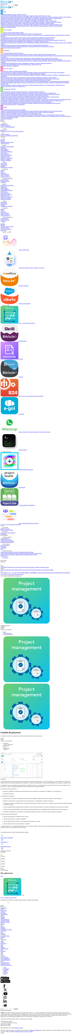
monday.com (3, 943)
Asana (2, 941)
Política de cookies (19, 1027)
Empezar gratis (4, 3)
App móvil (3, 956)
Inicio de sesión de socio (6, 965)
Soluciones (3, 928)
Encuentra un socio (5, 962)
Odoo (2, 952)
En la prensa (3, 913)
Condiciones (6, 968)
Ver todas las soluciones (6, 229)
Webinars (3, 918)
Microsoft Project (4, 948)
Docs (2, 938)
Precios (2, 120)
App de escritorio (4, 957)
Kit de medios (4, 910)
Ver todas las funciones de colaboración (9, 65)
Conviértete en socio (5, 963)
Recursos (3, 933)
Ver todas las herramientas (6, 118)
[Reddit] (5, 1006)
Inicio (4, 632)
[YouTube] (5, 995)
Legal (4, 967)
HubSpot (3, 947)
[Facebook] (4, 987)
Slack (2, 950)
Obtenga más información (35, 1030)
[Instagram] (5, 998)
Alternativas (3, 930)
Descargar (3, 937)
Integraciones (4, 230)
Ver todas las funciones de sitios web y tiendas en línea (13, 86)
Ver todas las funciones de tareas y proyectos (11, 47)
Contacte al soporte (5, 920)
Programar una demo (5, 922)
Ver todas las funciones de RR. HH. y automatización (13, 104)
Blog (2, 925)
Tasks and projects (7, 633)
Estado (2, 923)
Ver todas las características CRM (8, 27)
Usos (2, 932)
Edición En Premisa (5, 936)
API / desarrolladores (5, 958)
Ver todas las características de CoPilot (9, 117)
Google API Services (5, 960)
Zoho (2, 944)
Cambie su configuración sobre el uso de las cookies (21, 1031)
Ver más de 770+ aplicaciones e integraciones (11, 524)
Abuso (4, 973)
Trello (2, 946)
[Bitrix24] (7, 2)
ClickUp (2, 942)
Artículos (3, 927)
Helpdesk (3, 917)
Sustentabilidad (4, 914)
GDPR (5, 971)
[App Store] (5, 979)
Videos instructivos (5, 919)
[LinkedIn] (5, 1002)
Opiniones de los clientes (6, 929)
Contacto (3, 911)
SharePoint (3, 951)
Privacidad (5, 970)
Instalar (2, 627)
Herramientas (4, 908)
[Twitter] (5, 991)
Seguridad (5, 972)
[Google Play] (5, 982)
